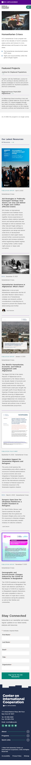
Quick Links (6, 740)
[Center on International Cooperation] (7, 7)
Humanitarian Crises (8, 194)
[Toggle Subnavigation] (28, 731)
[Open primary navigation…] (27, 7)
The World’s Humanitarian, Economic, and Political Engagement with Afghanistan (13, 368)
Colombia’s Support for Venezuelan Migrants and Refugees (12, 461)
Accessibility (6, 756)
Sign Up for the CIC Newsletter (15, 676)
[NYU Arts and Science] (14, 2)
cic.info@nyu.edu (11, 722)
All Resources (6, 142)
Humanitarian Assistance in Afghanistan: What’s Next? (13, 285)
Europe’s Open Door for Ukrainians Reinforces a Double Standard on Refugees (12, 503)
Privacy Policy (16, 756)
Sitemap (26, 756)
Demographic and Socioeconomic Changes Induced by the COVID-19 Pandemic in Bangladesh (12, 575)
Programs (5, 736)
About (4, 732)
